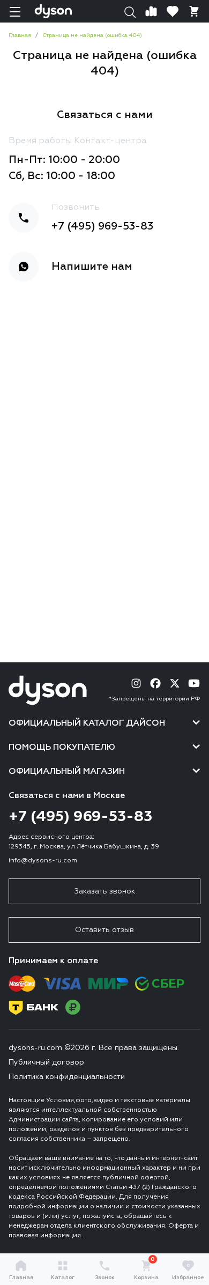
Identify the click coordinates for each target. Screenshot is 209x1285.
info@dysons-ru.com (43, 861)
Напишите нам (91, 266)
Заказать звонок (104, 891)
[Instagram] (136, 683)
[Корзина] (194, 11)
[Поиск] (129, 11)
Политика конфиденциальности (67, 1077)
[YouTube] (194, 683)
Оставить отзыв (104, 930)
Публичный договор (46, 1062)
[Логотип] (53, 11)
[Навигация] (15, 11)
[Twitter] (174, 683)
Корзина (146, 1269)
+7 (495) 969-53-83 (102, 226)
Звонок (105, 1277)
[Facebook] (155, 683)
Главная (21, 1277)
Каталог (62, 1277)
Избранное (188, 1272)
